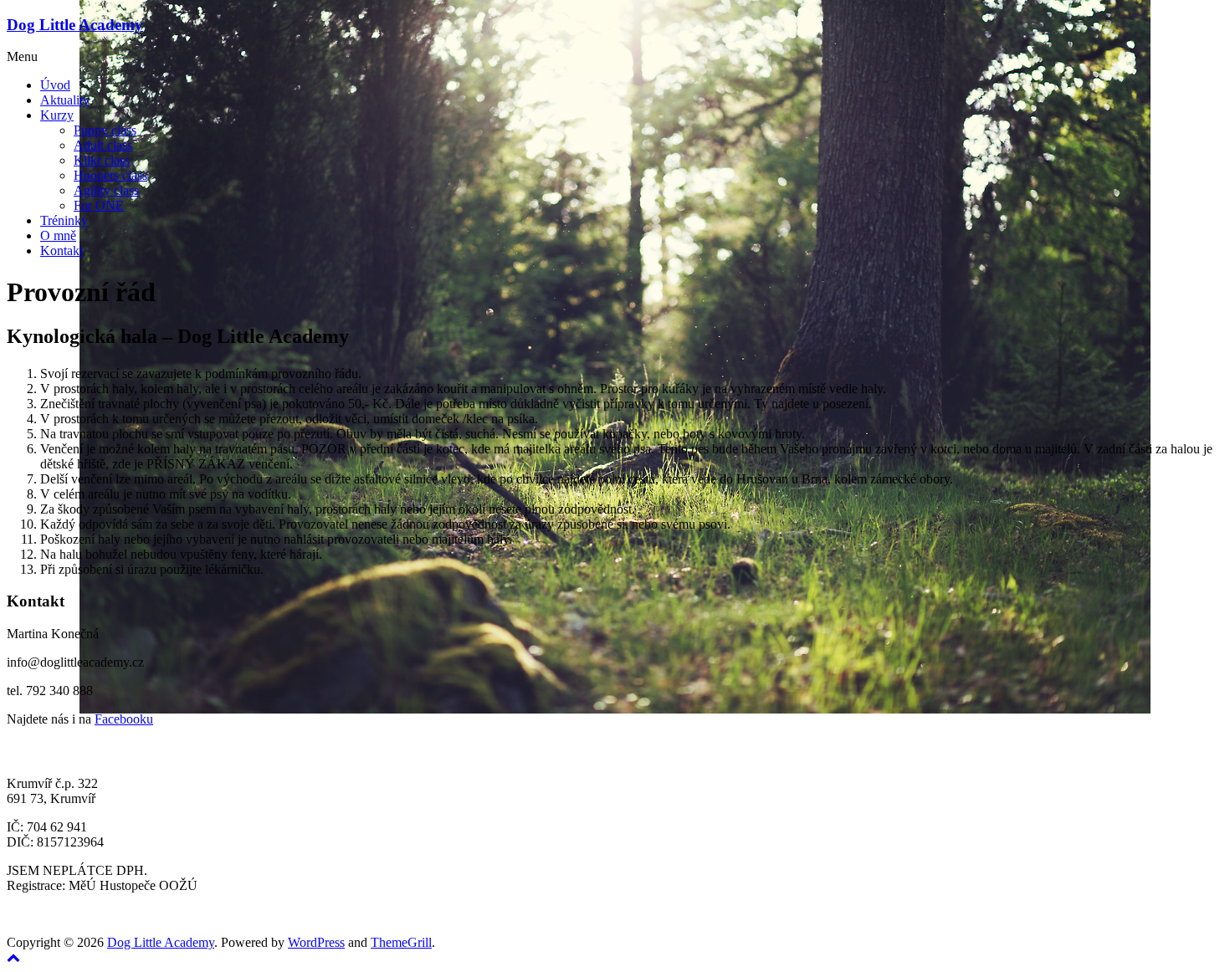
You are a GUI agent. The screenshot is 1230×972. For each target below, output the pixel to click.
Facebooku (124, 719)
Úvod (55, 85)
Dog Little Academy (75, 24)
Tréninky (64, 220)
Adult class (103, 145)
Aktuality (65, 100)
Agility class (106, 190)
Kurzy (57, 115)
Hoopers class (110, 175)
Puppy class (105, 130)
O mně (58, 235)
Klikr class (102, 160)
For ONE (99, 205)
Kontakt (61, 250)
